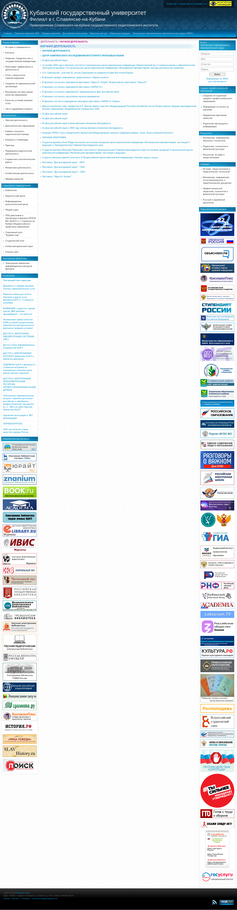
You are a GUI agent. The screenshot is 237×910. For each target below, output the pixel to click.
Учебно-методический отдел (19, 246)
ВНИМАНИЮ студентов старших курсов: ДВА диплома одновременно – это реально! (19, 311)
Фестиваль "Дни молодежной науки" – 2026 (63, 172)
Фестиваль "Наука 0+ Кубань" (57, 176)
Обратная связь (22, 893)
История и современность (18, 47)
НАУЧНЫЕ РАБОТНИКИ (54, 137)
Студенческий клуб (14, 241)
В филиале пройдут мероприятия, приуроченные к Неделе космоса (75, 77)
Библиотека (11, 190)
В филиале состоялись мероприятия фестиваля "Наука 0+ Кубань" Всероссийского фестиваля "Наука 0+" (94, 82)
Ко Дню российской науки (54, 60)
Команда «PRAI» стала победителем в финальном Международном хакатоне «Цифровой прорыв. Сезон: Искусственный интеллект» (107, 133)
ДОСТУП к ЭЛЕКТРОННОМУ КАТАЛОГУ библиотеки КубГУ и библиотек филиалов (18, 356)
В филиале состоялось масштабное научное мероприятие (70, 96)
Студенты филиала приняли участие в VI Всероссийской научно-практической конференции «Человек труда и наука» (100, 157)
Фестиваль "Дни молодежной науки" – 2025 (63, 167)
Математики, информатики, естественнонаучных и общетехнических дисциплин (217, 180)
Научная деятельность (16, 120)
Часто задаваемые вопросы (19, 109)
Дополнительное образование (20, 126)
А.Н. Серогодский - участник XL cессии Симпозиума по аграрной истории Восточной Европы (87, 73)
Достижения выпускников (75, 33)
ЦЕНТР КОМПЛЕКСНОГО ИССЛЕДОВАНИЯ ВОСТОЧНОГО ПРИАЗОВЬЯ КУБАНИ (83, 55)
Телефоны (25, 899)
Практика (9, 145)
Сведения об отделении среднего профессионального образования (217, 98)
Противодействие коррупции (17, 280)
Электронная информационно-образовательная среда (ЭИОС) (163, 33)
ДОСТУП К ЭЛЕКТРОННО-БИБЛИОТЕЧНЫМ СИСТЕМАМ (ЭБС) (18, 336)
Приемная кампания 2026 (27, 33)
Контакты (9, 52)
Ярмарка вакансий (51, 33)
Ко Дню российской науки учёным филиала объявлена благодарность (76, 123)
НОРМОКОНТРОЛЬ (13, 423)
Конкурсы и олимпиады (16, 140)
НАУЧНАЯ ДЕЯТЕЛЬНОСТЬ (74, 42)
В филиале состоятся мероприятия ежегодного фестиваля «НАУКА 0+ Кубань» (81, 101)
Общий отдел (12, 210)
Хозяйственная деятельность (19, 173)
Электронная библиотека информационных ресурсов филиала (18, 266)
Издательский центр (15, 196)
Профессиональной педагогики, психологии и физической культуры (215, 191)
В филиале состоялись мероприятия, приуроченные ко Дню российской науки (80, 92)
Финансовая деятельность (18, 167)
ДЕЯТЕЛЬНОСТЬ (49, 42)
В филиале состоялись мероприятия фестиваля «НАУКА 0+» (72, 87)
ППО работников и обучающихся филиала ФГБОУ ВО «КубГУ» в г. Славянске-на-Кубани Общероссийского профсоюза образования (20, 221)
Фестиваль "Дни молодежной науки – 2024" (63, 162)
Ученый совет (12, 252)
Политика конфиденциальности (45, 899)
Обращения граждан (120, 33)
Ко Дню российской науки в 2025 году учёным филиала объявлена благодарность (82, 128)
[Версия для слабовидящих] (221, 3)
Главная (8, 33)
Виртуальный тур (98, 33)
